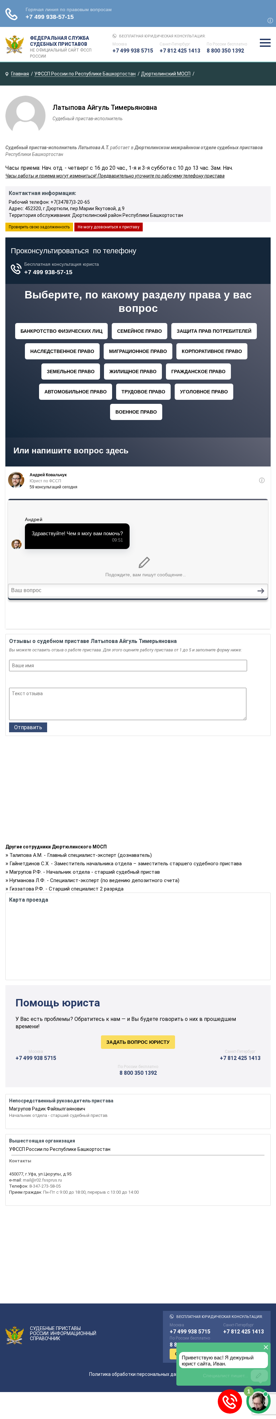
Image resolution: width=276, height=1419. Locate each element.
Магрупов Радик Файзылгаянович (47, 1108)
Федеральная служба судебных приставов (61, 44)
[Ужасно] (13, 680)
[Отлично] (40, 680)
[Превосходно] (49, 680)
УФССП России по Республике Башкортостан (59, 1149)
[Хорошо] (31, 680)
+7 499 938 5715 (132, 50)
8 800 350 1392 (225, 50)
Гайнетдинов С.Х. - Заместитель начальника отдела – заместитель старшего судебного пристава (125, 864)
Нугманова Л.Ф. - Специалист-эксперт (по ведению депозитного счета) (94, 880)
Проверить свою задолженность (39, 227)
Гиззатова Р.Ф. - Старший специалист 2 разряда (66, 889)
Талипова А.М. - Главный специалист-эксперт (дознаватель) (80, 855)
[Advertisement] (137, 791)
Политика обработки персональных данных (138, 1374)
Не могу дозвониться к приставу (108, 227)
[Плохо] (22, 680)
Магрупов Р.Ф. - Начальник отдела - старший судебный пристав (84, 872)
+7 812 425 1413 (180, 50)
